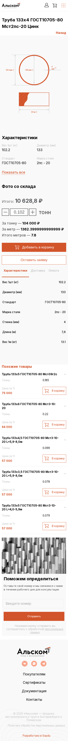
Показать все (13, 172)
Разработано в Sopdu (36, 735)
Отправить (34, 616)
